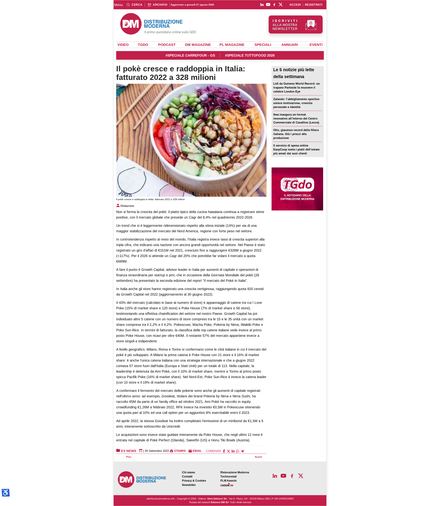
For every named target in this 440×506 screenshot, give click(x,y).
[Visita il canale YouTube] (268, 4)
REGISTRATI (313, 4)
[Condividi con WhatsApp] (237, 451)
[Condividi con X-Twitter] (228, 451)
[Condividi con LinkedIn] (233, 451)
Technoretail (228, 476)
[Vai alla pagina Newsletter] (296, 24)
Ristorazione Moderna (234, 472)
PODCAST (167, 45)
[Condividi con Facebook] (224, 451)
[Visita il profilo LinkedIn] (262, 4)
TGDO (143, 45)
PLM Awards (228, 480)
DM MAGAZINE (198, 45)
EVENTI (316, 45)
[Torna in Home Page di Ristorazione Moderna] (142, 479)
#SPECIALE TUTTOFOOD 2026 (250, 55)
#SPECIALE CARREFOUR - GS (190, 55)
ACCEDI (295, 4)
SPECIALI (263, 45)
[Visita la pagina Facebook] (274, 4)
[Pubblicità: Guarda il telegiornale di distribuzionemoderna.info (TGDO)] (297, 188)
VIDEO (123, 45)
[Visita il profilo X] (280, 4)
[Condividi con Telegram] (242, 451)
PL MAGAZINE (231, 45)
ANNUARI (289, 45)
